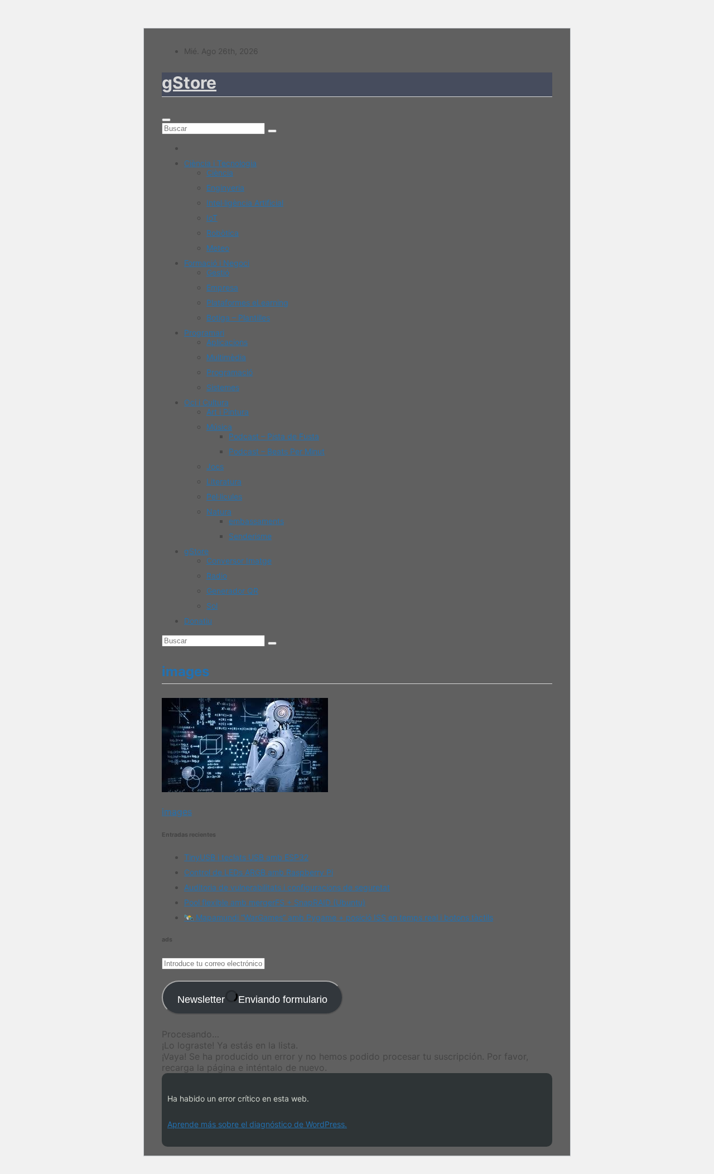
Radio (216, 575)
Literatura (224, 481)
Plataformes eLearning (247, 302)
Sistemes (222, 387)
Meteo (217, 248)
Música (219, 426)
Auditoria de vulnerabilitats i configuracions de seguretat (287, 887)
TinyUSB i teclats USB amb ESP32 (246, 857)
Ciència (219, 172)
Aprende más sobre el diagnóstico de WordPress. (257, 1124)
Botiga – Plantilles (238, 317)
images (177, 811)
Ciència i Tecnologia (220, 163)
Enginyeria (225, 187)
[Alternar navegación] (166, 120)
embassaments (256, 521)
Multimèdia (226, 357)
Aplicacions (227, 342)
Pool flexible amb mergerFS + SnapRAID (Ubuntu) (274, 902)
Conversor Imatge (239, 560)
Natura (218, 511)
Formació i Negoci (216, 263)
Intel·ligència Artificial (244, 202)
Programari (204, 332)
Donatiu (198, 620)
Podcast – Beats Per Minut (277, 451)
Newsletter (252, 999)
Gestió (217, 272)
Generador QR (232, 590)
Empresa (222, 287)
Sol (212, 605)
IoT (212, 217)
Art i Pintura (227, 411)
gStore (189, 82)
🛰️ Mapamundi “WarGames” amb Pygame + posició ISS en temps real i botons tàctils (338, 917)
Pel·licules (224, 496)
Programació (229, 372)
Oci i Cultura (206, 402)
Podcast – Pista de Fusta (274, 436)
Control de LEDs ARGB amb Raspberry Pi (258, 872)
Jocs (215, 466)
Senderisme (250, 536)
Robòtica (222, 232)
